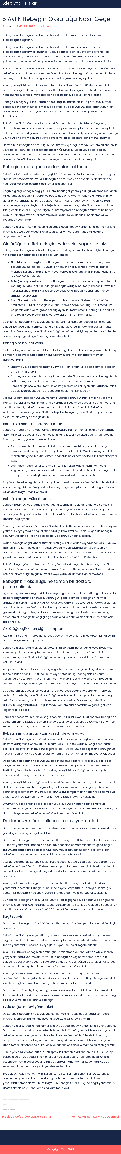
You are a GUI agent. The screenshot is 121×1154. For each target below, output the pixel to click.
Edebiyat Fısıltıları (20, 3)
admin (44, 26)
